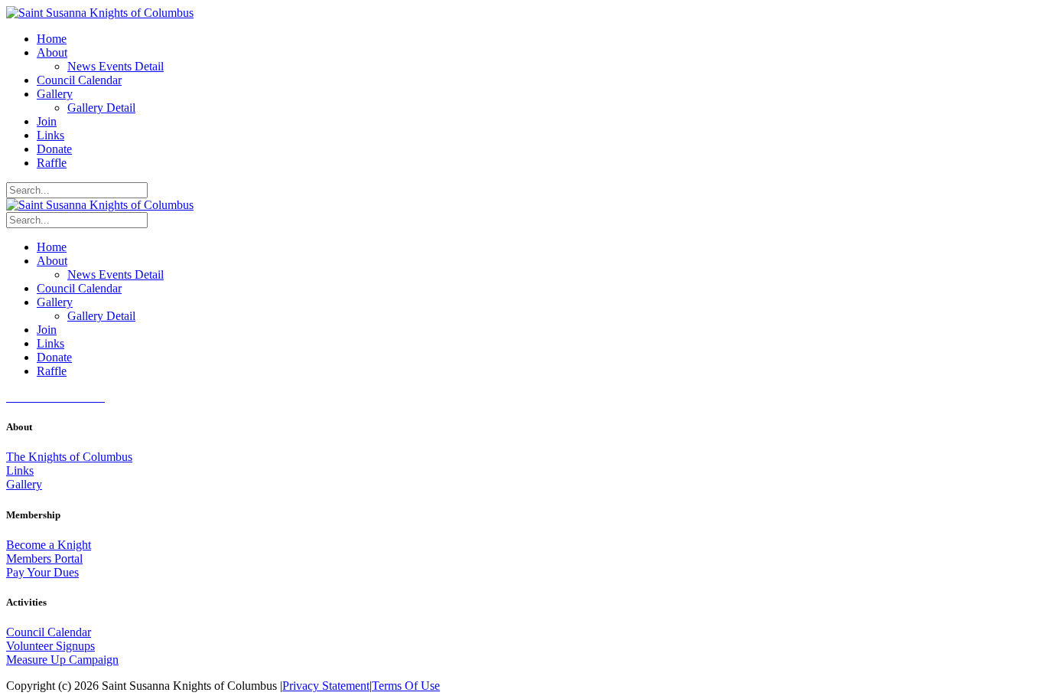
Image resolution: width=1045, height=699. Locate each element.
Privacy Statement (325, 685)
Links (20, 470)
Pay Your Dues (42, 572)
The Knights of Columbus (69, 456)
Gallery (24, 484)
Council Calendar (48, 632)
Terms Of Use (406, 685)
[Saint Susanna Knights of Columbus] (100, 12)
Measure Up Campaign (62, 659)
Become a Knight (48, 544)
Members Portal (44, 558)
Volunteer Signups (50, 645)
